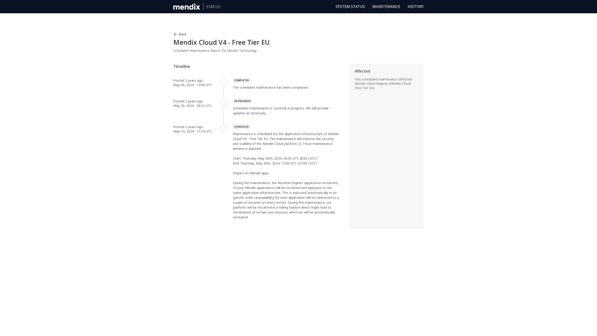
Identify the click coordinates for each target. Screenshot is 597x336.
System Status (350, 6)
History (416, 6)
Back (182, 34)
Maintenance (386, 6)
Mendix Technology (242, 50)
